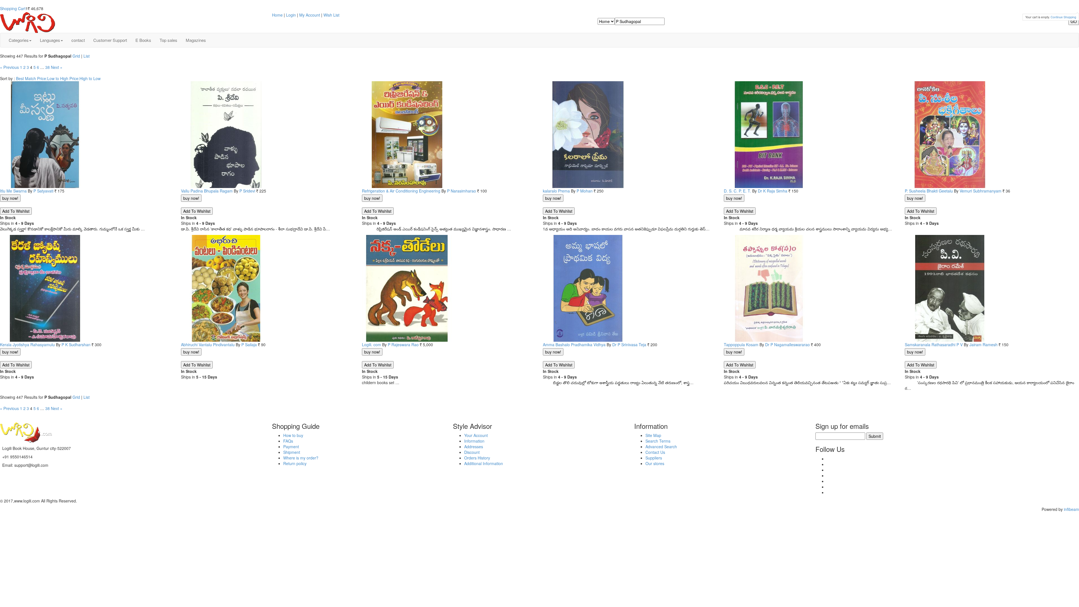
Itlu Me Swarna (13, 191)
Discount (472, 452)
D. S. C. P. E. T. (737, 191)
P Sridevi (247, 191)
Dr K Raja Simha (772, 191)
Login (291, 15)
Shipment (291, 452)
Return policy (295, 463)
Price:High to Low (85, 78)
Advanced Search (661, 446)
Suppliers (653, 458)
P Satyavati (43, 191)
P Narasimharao (461, 191)
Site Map (653, 435)
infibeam (1071, 509)
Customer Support (110, 40)
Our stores (654, 463)
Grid (76, 56)
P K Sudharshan (76, 344)
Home (277, 15)
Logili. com (371, 344)
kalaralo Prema (556, 191)
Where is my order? (300, 458)
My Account (309, 15)
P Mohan (585, 191)
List (86, 56)
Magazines (196, 40)
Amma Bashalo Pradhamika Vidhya (574, 344)
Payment (291, 446)
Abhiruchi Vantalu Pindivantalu (208, 344)
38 (47, 67)
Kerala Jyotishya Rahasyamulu (27, 344)
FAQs (288, 441)
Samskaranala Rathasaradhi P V (934, 344)
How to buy (293, 435)
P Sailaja (249, 344)
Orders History (477, 458)
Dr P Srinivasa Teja (629, 344)
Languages (50, 40)
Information (474, 441)
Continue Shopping (1063, 17)
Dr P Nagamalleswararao (787, 344)
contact (78, 40)
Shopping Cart (13, 8)
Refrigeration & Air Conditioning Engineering (401, 191)
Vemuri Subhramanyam (980, 191)
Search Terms (657, 441)
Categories (19, 40)
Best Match (26, 78)
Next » (56, 67)
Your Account (476, 435)
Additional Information (483, 463)
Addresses (473, 446)
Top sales (168, 40)
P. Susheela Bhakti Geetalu (929, 191)
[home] (28, 22)
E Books (143, 40)
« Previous (9, 67)
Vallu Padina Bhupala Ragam (207, 191)
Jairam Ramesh (983, 344)
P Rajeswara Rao (403, 344)
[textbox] (640, 21)
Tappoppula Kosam (741, 344)
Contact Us (655, 452)
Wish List (331, 15)
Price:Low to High (52, 78)
